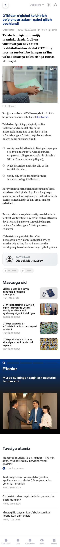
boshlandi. (43, 117)
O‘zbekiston (8, 30)
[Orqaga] (5, 5)
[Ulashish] (55, 5)
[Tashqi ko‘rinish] (49, 5)
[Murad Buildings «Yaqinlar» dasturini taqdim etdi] (30, 403)
